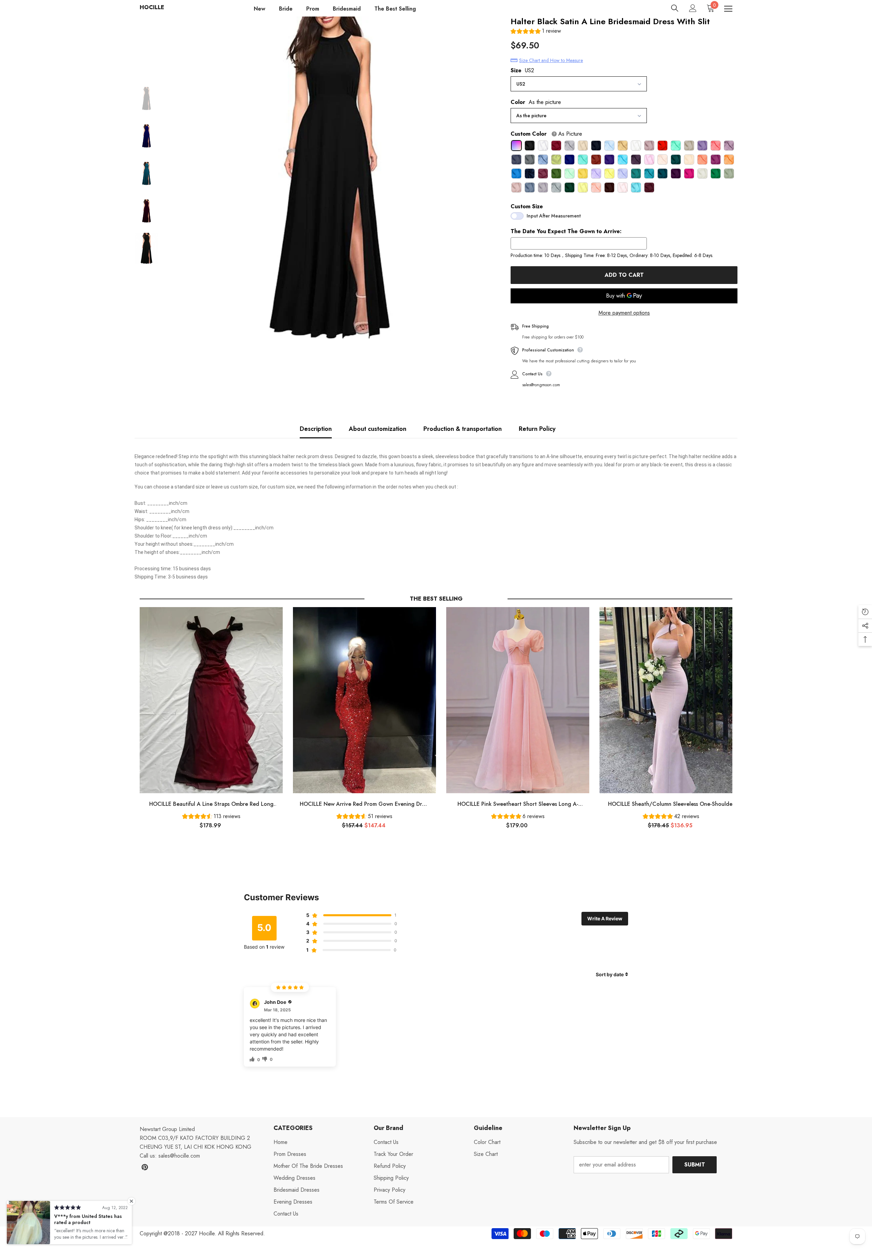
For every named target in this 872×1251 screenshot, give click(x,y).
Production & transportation (462, 428)
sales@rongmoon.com (541, 385)
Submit (694, 1165)
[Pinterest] (145, 1167)
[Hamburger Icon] (728, 9)
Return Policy (537, 428)
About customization (377, 428)
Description (316, 428)
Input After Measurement (554, 215)
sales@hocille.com (179, 1156)
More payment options (624, 313)
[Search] (674, 8)
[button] (536, 32)
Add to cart (624, 275)
